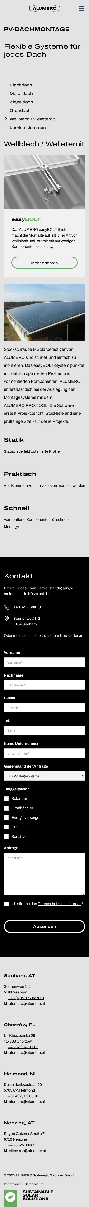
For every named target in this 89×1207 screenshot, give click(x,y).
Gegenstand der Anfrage (26, 766)
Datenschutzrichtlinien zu (59, 904)
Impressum (12, 1184)
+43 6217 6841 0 (27, 607)
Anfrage (11, 848)
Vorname (12, 653)
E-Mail (9, 698)
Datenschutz (33, 1184)
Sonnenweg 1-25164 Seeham (26, 621)
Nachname (13, 675)
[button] (80, 8)
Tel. (7, 721)
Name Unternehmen (22, 744)
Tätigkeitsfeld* (16, 789)
